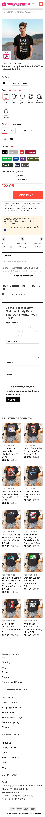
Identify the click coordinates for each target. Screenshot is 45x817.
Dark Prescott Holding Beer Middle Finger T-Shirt (10, 452)
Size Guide (17, 124)
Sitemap (6, 727)
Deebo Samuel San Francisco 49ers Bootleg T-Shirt (33, 451)
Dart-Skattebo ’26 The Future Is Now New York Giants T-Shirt (11, 538)
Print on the (8, 172)
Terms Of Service (10, 757)
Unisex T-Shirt (6, 101)
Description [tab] (7, 255)
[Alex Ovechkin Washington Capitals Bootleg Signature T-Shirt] (33, 519)
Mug (4, 667)
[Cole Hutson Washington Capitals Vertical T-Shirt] (11, 608)
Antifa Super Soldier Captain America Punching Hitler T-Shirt (33, 627)
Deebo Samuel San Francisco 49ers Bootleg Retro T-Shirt (11, 495)
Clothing (6, 662)
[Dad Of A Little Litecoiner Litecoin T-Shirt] (33, 476)
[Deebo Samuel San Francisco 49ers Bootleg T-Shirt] (33, 433)
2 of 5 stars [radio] (22, 327)
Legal (4, 752)
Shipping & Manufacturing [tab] (14, 261)
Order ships (22, 247)
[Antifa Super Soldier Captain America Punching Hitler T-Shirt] (33, 608)
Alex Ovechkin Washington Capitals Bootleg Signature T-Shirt (32, 538)
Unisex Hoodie (30, 101)
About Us (6, 742)
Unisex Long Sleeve (22, 102)
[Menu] (33, 4)
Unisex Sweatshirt (39, 101)
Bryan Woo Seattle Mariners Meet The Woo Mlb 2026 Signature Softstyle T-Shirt (11, 583)
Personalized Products (13, 682)
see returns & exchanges (22, 210)
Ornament (7, 677)
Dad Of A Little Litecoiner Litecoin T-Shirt (33, 494)
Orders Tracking (10, 702)
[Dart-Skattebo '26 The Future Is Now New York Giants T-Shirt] (11, 519)
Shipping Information (12, 707)
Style (5, 90)
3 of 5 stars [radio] (11, 331)
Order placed (7, 247)
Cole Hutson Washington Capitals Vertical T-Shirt (11, 627)
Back (20, 175)
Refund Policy (9, 712)
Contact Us (7, 697)
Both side (22, 179)
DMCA (5, 762)
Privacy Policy (9, 747)
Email (9, 375)
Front (20, 172)
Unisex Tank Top (6, 116)
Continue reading (21, 275)
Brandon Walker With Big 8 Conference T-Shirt (32, 581)
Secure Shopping (10, 722)
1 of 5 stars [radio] (9, 327)
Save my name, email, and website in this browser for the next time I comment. (22, 390)
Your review (12, 341)
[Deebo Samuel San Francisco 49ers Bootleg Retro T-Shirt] (11, 476)
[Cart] (41, 4)
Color (5, 146)
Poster (5, 672)
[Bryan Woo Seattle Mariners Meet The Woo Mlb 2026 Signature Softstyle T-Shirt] (11, 562)
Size (4, 124)
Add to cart (28, 194)
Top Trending (15, 63)
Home (4, 63)
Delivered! (39, 247)
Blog (4, 767)
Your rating (12, 322)
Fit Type (6, 77)
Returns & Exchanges (13, 717)
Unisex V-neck (14, 101)
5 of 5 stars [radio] (11, 335)
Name (9, 362)
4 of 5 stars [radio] (28, 331)
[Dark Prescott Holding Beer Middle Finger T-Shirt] (11, 433)
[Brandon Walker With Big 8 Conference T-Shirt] (33, 562)
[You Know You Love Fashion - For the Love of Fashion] (16, 4)
